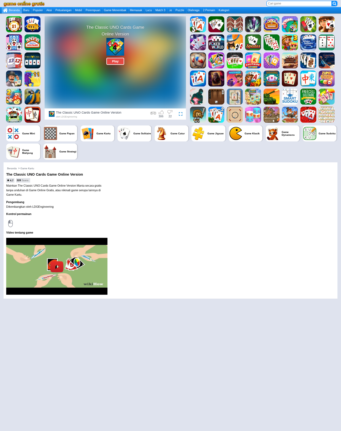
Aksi (49, 10)
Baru (26, 10)
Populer (38, 10)
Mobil (78, 10)
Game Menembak (115, 10)
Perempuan (93, 10)
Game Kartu (27, 168)
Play (115, 61)
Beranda (14, 10)
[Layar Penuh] (180, 114)
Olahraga (193, 10)
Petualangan (63, 10)
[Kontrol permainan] (153, 114)
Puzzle (179, 10)
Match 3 (160, 10)
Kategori (224, 10)
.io (170, 10)
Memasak (136, 10)
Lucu (149, 10)
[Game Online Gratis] (24, 3)
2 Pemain (209, 10)
